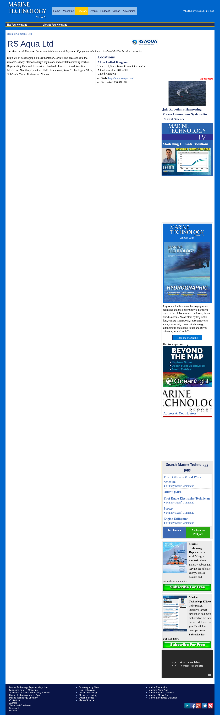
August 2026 (187, 237)
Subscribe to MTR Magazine (23, 690)
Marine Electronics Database (163, 697)
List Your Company (17, 24)
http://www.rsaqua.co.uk (121, 78)
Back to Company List (19, 33)
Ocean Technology (88, 692)
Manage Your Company (54, 24)
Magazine (68, 10)
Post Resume (174, 530)
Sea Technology (87, 690)
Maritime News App (158, 690)
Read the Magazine (187, 337)
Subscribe (187, 587)
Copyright (14, 708)
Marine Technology (88, 695)
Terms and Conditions (20, 705)
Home (56, 10)
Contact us (14, 700)
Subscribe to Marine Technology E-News (29, 692)
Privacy (13, 710)
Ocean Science (86, 697)
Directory (82, 10)
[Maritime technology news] (27, 12)
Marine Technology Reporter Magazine (28, 687)
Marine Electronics (158, 687)
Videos (116, 10)
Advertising (129, 10)
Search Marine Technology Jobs (187, 467)
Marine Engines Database (161, 692)
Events (94, 10)
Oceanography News (89, 687)
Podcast (105, 10)
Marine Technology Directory (23, 697)
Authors (13, 703)
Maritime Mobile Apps (159, 695)
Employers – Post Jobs (198, 532)
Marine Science (86, 700)
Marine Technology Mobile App (24, 695)
